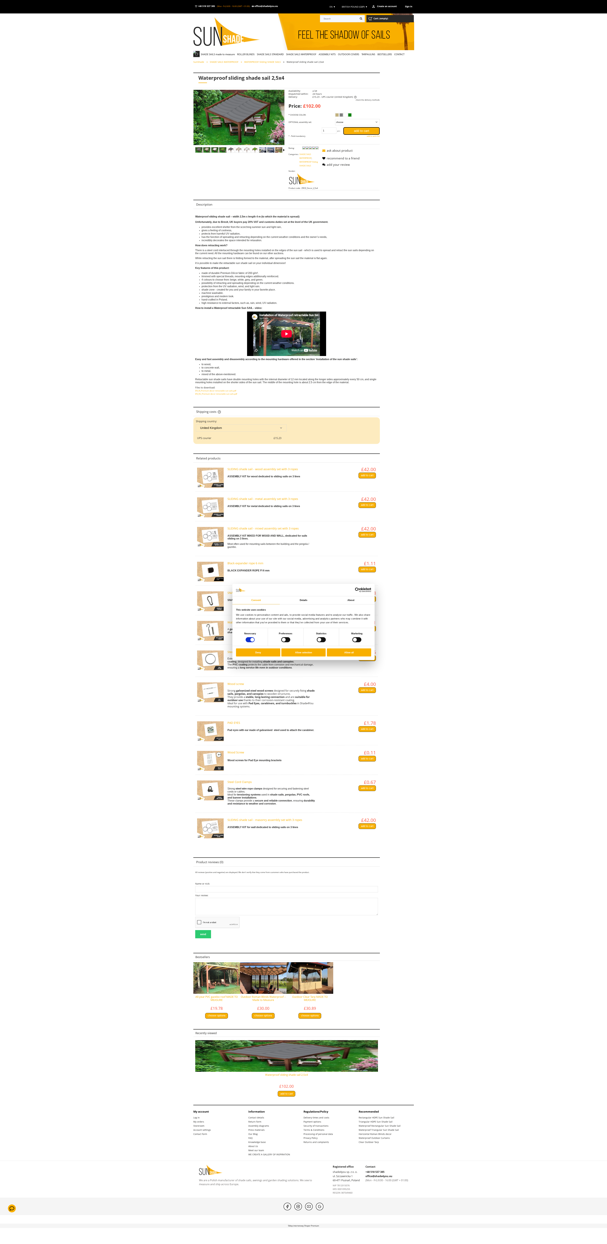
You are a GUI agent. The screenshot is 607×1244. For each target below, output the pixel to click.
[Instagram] (298, 1206)
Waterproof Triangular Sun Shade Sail (379, 1129)
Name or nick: (202, 883)
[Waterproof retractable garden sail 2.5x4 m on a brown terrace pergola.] (238, 150)
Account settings (202, 1129)
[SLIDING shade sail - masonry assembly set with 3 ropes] (210, 828)
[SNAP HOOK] (210, 601)
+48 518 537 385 (206, 6)
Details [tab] (303, 600)
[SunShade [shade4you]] (303, 179)
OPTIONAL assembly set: (300, 122)
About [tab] (350, 600)
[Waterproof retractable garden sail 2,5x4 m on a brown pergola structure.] (246, 150)
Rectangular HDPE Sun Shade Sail (376, 1117)
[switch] (285, 639)
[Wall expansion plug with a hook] (210, 631)
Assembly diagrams (258, 1125)
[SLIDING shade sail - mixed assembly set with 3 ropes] (210, 537)
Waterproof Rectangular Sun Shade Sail (380, 1125)
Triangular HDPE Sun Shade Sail (375, 1121)
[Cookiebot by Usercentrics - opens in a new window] (357, 590)
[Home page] (231, 32)
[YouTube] (309, 1206)
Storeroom (198, 1125)
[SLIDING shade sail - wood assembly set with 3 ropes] (210, 478)
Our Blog (253, 1134)
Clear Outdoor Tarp (369, 1142)
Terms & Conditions (314, 1129)
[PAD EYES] (210, 731)
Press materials (256, 1129)
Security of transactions (316, 1125)
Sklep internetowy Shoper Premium (303, 1225)
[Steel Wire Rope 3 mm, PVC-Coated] (210, 660)
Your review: (201, 895)
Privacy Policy (311, 1137)
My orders (198, 1121)
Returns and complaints (316, 1142)
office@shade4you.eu (266, 6)
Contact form (200, 1134)
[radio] (337, 115)
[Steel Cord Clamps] (210, 790)
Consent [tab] (256, 600)
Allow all (349, 652)
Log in (196, 1117)
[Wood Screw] (210, 761)
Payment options (312, 1121)
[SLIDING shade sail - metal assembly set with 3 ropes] (210, 507)
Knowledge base (257, 1142)
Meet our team (256, 1150)
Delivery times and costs (316, 1117)
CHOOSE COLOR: (297, 114)
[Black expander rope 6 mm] (210, 572)
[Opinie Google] (319, 1206)
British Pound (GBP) (355, 6)
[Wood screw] (210, 692)
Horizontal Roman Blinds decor (375, 1134)
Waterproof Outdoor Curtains (374, 1137)
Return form (254, 1121)
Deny (258, 652)
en (332, 6)
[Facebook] (287, 1206)
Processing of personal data (318, 1134)
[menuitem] (218, 54)
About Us (253, 1146)
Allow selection (303, 652)
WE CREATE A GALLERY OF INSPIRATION (269, 1154)
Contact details (256, 1117)
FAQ (250, 1137)
